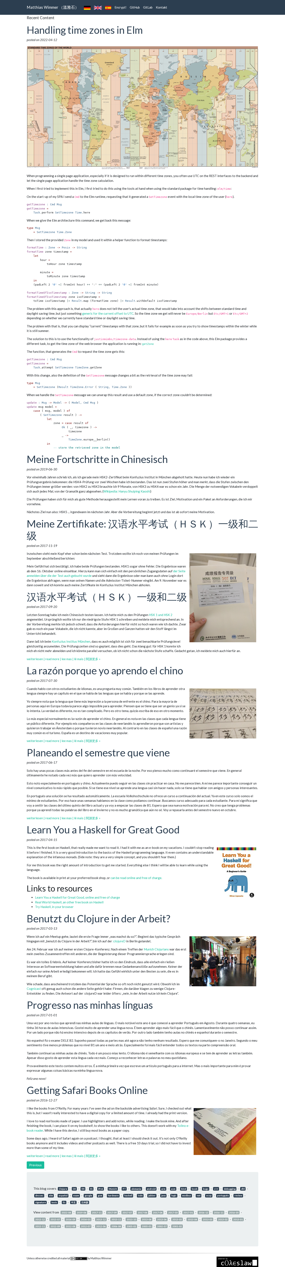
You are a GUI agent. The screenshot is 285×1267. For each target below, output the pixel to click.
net (199, 1195)
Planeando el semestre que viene (98, 752)
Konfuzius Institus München (71, 641)
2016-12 (203, 1212)
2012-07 (86, 1226)
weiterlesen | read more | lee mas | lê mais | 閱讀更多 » (63, 659)
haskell (128, 1195)
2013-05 (177, 1219)
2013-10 (131, 1219)
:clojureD (119, 941)
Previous (35, 1165)
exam (76, 1195)
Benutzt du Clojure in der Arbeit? (98, 918)
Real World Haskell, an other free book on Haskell (69, 902)
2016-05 (234, 1212)
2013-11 (116, 1219)
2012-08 (70, 1226)
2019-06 (81, 1212)
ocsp (209, 1195)
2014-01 (86, 1219)
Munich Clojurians (156, 949)
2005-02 (131, 1226)
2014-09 (70, 1219)
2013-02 (223, 1219)
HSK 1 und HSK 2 (160, 615)
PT (124, 1188)
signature (40, 1202)
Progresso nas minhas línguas (90, 1005)
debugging (230, 1188)
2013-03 (207, 1219)
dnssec (39, 1195)
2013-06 (162, 1219)
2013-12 (101, 1219)
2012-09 (55, 1226)
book (194, 1188)
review (238, 1195)
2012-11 (40, 1226)
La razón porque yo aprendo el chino (105, 670)
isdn (140, 1195)
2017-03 (173, 1212)
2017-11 (97, 1212)
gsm (100, 1195)
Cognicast (34, 988)
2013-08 (146, 1219)
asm (173, 1188)
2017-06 (142, 1212)
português (223, 1195)
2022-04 (66, 1212)
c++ (216, 1188)
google (88, 1195)
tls (64, 1202)
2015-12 (40, 1219)
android (151, 1188)
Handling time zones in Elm (85, 30)
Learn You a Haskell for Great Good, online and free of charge (77, 897)
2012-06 (101, 1226)
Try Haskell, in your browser (54, 907)
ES (91, 1188)
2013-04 (192, 1219)
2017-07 (127, 1212)
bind (183, 1188)
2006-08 (116, 1226)
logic (174, 1195)
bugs (205, 1188)
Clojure (63, 1188)
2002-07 (162, 1226)
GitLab (148, 7)
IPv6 (100, 1188)
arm (163, 1188)
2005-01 (146, 1226)
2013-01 (238, 1219)
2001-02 (177, 1226)
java (163, 1195)
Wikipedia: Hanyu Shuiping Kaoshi (126, 491)
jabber (152, 1195)
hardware (113, 1195)
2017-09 (112, 1212)
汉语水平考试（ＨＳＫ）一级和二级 (107, 597)
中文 (73, 1202)
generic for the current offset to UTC (108, 313)
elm (51, 1195)
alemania (136, 1188)
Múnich (113, 1188)
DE (74, 1188)
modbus (186, 1195)
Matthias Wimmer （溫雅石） (53, 7)
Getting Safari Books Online (87, 1090)
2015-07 (55, 1219)
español (63, 1195)
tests (54, 1202)
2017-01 (188, 1212)
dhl (243, 1188)
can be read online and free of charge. (136, 878)
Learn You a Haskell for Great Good (103, 830)
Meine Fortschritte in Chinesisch (97, 459)
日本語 (84, 1202)
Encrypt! (120, 7)
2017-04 (158, 1212)
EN (83, 1188)
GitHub (135, 7)
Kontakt (161, 7)
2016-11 (218, 1212)
